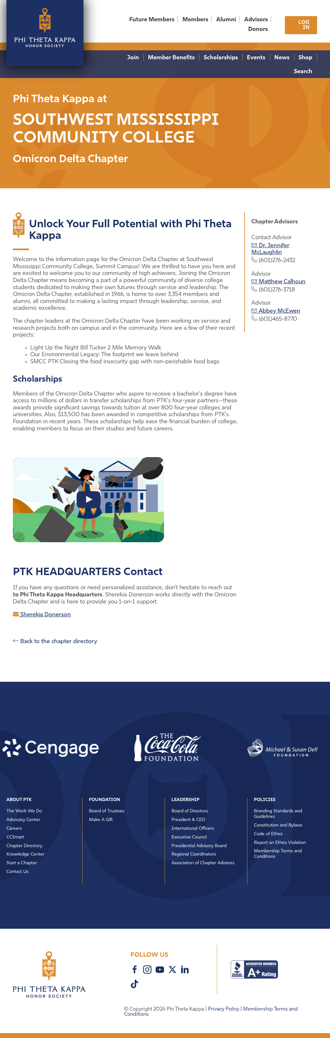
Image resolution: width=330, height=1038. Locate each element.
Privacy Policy (224, 1009)
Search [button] (303, 72)
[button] (144, 748)
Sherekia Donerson (45, 615)
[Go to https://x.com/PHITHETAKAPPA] (172, 970)
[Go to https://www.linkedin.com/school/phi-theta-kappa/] (185, 970)
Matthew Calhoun (281, 282)
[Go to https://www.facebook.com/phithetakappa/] (135, 970)
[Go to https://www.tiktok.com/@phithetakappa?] (135, 985)
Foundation (104, 800)
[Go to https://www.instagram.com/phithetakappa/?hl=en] (147, 970)
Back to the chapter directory (58, 642)
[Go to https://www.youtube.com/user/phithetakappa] (160, 970)
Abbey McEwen (278, 311)
